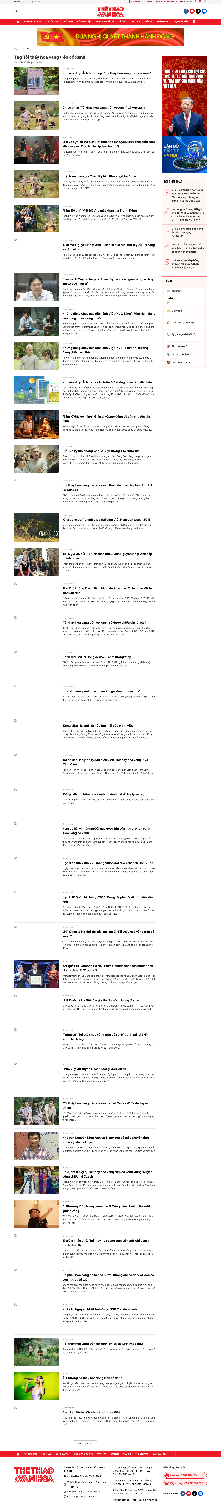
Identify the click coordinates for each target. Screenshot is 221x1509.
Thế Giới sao (163, 21)
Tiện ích (168, 281)
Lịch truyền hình (180, 354)
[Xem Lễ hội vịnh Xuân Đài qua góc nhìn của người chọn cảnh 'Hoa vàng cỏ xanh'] (36, 836)
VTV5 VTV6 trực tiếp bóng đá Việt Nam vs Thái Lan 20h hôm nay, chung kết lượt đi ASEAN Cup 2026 (187, 195)
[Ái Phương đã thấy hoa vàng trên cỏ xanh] (36, 1386)
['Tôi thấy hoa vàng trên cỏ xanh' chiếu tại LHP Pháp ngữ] (36, 1352)
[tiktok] (198, 11)
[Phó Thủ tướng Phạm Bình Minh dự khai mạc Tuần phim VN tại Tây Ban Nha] (36, 596)
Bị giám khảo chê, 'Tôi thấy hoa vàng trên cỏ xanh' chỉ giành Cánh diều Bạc (105, 1243)
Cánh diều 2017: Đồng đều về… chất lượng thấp (96, 657)
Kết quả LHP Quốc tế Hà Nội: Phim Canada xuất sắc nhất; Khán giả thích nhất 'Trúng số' (107, 968)
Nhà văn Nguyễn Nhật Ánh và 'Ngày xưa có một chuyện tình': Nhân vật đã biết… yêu (106, 1140)
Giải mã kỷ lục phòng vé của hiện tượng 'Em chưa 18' (100, 451)
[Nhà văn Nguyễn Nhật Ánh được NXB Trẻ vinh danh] (36, 1317)
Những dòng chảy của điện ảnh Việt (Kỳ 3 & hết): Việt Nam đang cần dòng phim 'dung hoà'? (109, 316)
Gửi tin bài (187, 2)
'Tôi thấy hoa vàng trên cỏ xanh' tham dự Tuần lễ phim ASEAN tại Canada (107, 487)
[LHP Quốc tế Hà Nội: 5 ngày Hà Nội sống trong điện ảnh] (36, 1008)
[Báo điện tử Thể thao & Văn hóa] (110, 11)
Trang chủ (19, 49)
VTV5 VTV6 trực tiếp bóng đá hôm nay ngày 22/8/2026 (187, 232)
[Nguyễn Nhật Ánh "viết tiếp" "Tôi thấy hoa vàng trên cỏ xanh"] (36, 81)
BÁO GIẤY (136, 2)
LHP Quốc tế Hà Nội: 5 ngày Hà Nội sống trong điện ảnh (102, 1000)
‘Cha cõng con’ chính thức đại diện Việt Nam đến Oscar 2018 (106, 519)
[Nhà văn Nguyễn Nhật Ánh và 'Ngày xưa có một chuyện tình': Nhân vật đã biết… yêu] (36, 1146)
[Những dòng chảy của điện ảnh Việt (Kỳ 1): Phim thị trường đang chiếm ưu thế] (36, 356)
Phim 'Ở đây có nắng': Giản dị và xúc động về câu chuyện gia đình (106, 419)
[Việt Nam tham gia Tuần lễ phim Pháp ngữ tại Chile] (36, 184)
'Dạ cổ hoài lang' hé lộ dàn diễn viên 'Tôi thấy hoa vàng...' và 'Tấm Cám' (105, 762)
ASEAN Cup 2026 (32, 21)
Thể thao (68, 21)
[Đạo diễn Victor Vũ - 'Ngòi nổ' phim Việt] (36, 1420)
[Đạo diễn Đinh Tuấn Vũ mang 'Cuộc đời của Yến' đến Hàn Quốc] (36, 871)
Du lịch (136, 21)
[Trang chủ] (18, 22)
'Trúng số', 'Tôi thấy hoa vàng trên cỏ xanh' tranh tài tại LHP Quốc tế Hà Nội (105, 1037)
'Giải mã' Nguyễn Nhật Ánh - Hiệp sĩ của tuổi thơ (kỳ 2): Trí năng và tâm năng (108, 247)
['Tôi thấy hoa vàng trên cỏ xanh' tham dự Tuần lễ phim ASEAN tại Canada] (36, 493)
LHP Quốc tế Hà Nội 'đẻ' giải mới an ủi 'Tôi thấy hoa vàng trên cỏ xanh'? (108, 934)
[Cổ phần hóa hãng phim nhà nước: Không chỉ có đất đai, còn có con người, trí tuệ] (36, 1283)
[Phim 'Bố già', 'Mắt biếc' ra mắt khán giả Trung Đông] (36, 218)
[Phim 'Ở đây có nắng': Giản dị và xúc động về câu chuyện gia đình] (36, 424)
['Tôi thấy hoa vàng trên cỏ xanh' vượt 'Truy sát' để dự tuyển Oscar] (36, 1111)
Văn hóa (123, 21)
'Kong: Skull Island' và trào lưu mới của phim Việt (97, 725)
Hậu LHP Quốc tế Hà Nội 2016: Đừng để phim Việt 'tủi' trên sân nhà (107, 899)
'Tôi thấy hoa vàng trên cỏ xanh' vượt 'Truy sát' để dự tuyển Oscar (105, 1105)
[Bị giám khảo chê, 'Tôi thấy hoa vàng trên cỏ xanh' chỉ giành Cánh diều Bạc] (36, 1248)
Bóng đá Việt (84, 21)
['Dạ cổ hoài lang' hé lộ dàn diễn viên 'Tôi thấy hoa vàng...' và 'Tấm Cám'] (36, 768)
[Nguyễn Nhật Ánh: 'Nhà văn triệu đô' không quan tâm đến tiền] (36, 390)
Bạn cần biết (181, 21)
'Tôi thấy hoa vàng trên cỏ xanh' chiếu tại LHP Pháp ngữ (102, 1344)
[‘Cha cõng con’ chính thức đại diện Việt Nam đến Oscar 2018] (36, 527)
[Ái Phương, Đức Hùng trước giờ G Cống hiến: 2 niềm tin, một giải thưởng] (36, 1214)
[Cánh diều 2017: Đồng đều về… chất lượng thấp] (36, 665)
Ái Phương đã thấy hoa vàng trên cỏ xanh (92, 1378)
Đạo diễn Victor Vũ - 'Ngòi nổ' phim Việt (91, 1412)
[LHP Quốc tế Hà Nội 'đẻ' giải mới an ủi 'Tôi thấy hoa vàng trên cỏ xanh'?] (36, 940)
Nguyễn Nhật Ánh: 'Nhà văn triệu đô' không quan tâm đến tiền (107, 382)
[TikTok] (206, 2)
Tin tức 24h (52, 21)
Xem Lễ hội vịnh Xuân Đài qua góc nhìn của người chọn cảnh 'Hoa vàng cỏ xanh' (106, 831)
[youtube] (192, 11)
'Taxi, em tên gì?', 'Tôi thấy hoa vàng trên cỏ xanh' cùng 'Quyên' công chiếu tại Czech (107, 1174)
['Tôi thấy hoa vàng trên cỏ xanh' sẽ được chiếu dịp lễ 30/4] (36, 630)
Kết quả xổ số (179, 346)
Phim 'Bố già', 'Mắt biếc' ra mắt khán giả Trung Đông (99, 210)
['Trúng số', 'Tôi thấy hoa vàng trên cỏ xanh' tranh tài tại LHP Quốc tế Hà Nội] (36, 1042)
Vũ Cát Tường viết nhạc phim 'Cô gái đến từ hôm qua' (101, 691)
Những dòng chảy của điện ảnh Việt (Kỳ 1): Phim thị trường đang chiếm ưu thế (105, 350)
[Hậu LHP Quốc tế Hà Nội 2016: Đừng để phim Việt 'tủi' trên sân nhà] (36, 905)
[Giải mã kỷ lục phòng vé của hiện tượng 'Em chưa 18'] (36, 459)
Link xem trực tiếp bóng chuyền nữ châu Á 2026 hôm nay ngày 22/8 (186, 264)
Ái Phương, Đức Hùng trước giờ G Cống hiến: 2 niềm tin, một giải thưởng (106, 1209)
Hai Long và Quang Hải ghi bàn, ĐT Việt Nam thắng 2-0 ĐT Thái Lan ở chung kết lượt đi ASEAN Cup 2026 (188, 215)
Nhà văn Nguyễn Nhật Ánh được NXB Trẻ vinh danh (99, 1309)
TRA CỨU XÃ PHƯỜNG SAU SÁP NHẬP (161, 2)
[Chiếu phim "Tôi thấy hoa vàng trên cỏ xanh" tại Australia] (36, 115)
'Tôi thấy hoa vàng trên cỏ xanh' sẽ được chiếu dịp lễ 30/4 (104, 622)
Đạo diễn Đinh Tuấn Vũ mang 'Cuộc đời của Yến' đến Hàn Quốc (107, 863)
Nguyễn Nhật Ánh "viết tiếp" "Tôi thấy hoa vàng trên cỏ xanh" (106, 73)
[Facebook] (195, 2)
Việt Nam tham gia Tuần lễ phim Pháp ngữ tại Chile (99, 176)
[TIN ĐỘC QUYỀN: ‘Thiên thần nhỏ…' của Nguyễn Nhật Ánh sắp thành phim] (36, 562)
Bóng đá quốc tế (105, 21)
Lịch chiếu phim (180, 362)
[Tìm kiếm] (17, 11)
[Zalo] (204, 11)
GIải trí (148, 21)
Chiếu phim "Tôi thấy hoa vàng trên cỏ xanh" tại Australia (103, 107)
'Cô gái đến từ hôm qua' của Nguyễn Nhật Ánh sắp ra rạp (103, 794)
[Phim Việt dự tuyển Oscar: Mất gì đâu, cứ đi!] (36, 1077)
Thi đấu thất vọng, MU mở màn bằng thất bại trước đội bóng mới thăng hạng (188, 248)
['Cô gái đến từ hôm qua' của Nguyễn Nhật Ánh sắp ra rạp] (36, 802)
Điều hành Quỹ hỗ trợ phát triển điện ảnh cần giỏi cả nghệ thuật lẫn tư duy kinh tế (108, 281)
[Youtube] (200, 2)
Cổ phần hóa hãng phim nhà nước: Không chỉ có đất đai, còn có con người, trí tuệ (108, 1277)
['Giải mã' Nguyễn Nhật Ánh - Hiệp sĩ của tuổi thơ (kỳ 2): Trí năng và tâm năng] (36, 253)
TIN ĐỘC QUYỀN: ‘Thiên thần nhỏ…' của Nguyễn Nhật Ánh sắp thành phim (107, 556)
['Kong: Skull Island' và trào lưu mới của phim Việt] (36, 733)
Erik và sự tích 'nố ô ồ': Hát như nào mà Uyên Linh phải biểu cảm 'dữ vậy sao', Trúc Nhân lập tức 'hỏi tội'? (108, 144)
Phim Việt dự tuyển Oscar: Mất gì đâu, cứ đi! (94, 1069)
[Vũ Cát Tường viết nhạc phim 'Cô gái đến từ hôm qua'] (36, 699)
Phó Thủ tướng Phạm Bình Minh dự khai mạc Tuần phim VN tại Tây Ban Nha (107, 590)
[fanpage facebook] (186, 11)
